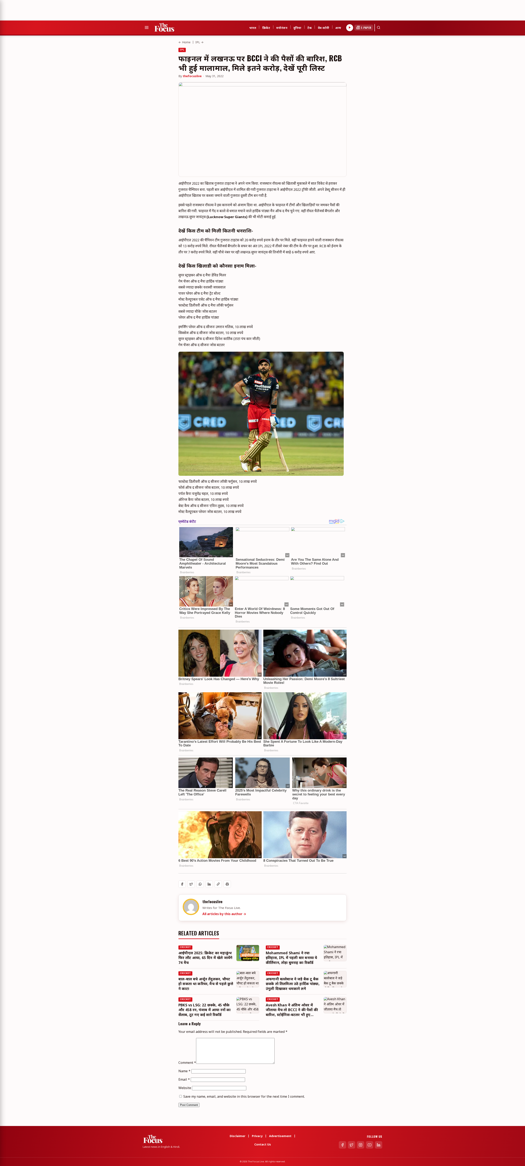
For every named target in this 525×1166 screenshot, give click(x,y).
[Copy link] (218, 884)
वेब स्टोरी (323, 27)
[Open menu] (147, 27)
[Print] (227, 884)
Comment (187, 1063)
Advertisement (280, 1136)
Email (184, 1080)
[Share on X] (191, 884)
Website (184, 1088)
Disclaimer (237, 1136)
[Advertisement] (74, 9)
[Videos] (349, 27)
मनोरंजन (281, 27)
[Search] (378, 27)
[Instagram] (360, 1145)
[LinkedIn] (378, 1145)
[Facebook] (342, 1145)
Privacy (257, 1136)
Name (184, 1071)
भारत (252, 27)
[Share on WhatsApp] (200, 884)
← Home (184, 43)
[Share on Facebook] (182, 884)
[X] (351, 1145)
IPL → (199, 43)
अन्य (338, 27)
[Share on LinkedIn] (209, 884)
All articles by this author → (224, 914)
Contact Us (262, 1145)
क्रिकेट (266, 27)
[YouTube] (369, 1145)
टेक (309, 27)
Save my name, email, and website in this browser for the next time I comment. (244, 1097)
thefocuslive (192, 76)
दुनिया (297, 27)
